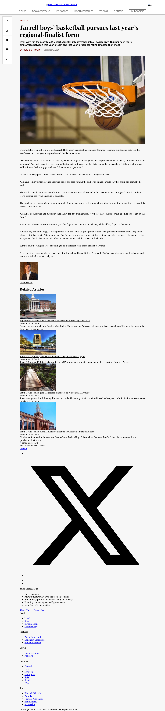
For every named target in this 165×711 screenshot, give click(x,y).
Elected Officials (33, 693)
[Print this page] (7, 59)
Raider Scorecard (33, 642)
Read (22, 11)
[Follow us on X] (85, 575)
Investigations (31, 623)
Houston (29, 671)
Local (27, 618)
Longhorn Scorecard (34, 639)
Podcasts (62, 11)
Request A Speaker (34, 698)
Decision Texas (41, 11)
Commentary (31, 626)
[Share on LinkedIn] (7, 40)
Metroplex (30, 674)
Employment (31, 701)
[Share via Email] (7, 49)
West (27, 682)
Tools (103, 11)
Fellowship (30, 704)
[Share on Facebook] (7, 21)
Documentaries (83, 11)
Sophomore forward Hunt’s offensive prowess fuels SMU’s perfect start (55, 320)
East (27, 669)
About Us (24, 610)
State (27, 621)
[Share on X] (7, 30)
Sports (24, 20)
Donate (118, 11)
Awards (28, 696)
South (27, 680)
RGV (27, 677)
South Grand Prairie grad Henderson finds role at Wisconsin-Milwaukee (55, 392)
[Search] (150, 5)
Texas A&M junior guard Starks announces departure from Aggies (52, 356)
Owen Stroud (31, 50)
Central (28, 666)
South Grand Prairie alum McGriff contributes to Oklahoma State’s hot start (57, 431)
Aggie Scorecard (33, 637)
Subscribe (137, 11)
